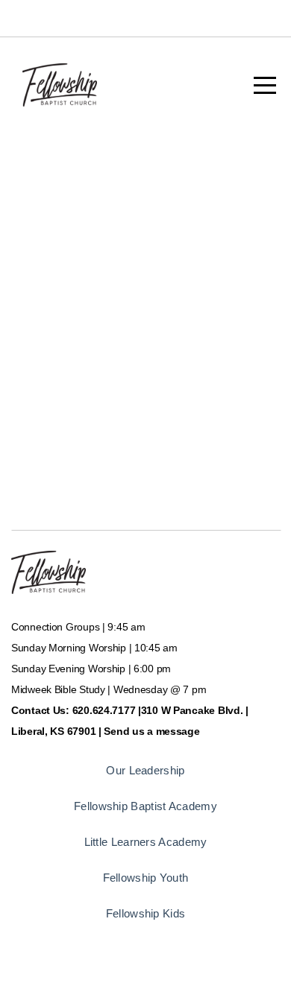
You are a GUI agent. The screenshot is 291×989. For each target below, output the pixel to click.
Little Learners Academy (145, 841)
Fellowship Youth (146, 877)
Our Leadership (145, 770)
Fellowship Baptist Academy (145, 806)
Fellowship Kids (146, 913)
